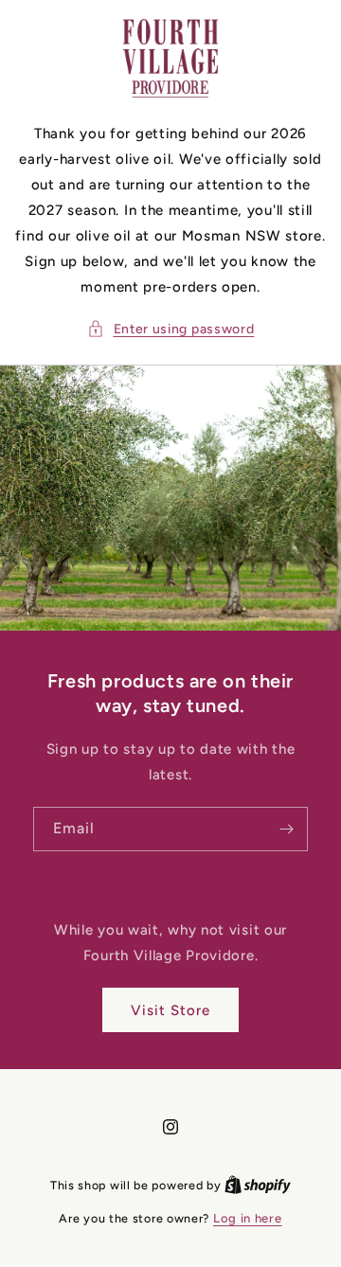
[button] (171, 329)
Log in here (247, 1218)
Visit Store (170, 1010)
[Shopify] (257, 1185)
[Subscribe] (286, 829)
